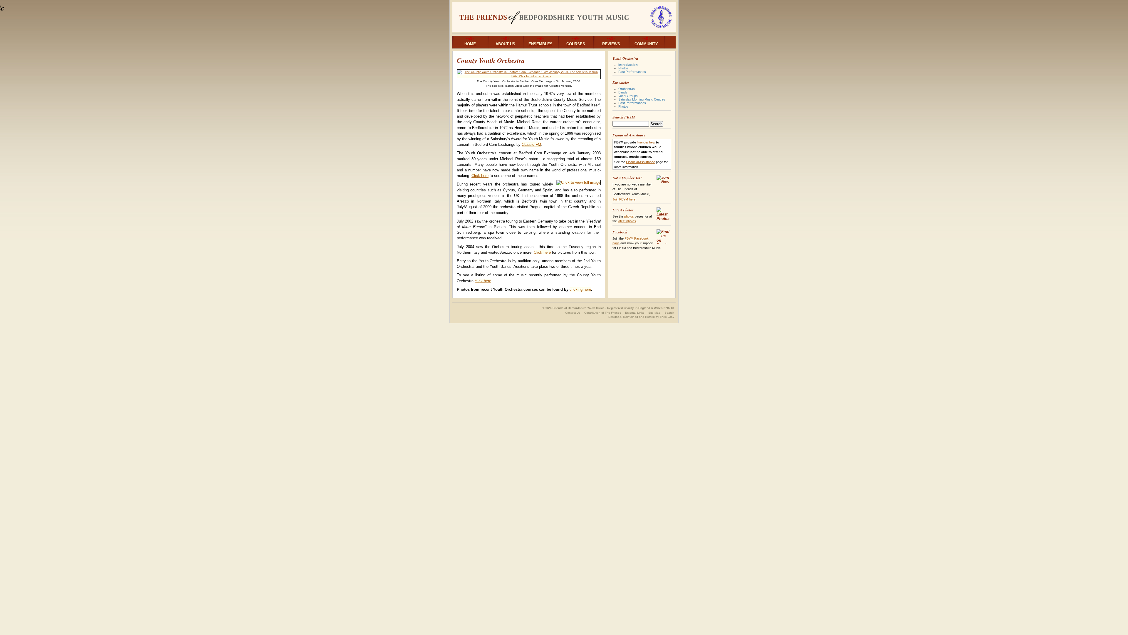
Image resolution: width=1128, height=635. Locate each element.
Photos (623, 68)
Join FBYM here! (624, 199)
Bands (622, 92)
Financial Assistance (629, 135)
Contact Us (572, 312)
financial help (646, 142)
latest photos (627, 221)
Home (470, 44)
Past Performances (632, 71)
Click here (480, 175)
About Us (505, 44)
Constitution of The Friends (602, 312)
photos (629, 216)
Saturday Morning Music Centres (641, 99)
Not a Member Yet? (627, 178)
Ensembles (540, 44)
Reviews (611, 44)
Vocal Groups (628, 96)
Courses (575, 44)
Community (646, 44)
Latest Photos (623, 210)
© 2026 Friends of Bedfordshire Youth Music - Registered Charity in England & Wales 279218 (608, 308)
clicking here (580, 289)
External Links (634, 312)
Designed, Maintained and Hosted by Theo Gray (641, 316)
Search (669, 312)
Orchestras (626, 89)
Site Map (654, 312)
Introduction (628, 64)
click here (483, 281)
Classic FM (531, 144)
